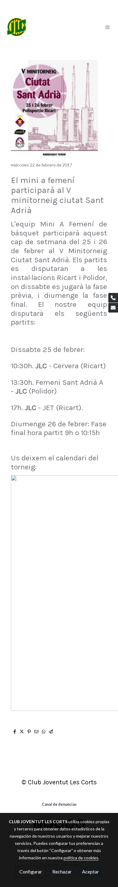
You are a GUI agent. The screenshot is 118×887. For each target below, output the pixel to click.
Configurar (30, 871)
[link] (16, 27)
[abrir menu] (107, 27)
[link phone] (113, 298)
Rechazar (62, 871)
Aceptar (90, 871)
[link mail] (113, 308)
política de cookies (81, 857)
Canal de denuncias (59, 804)
